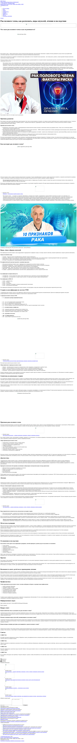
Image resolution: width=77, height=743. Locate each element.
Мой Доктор (3, 1)
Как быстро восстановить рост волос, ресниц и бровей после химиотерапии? (19, 734)
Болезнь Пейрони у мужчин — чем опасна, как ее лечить (17, 687)
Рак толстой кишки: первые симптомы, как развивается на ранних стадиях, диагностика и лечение (25, 696)
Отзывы (4, 12)
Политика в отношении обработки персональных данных (12, 740)
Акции (4, 10)
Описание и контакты (7, 16)
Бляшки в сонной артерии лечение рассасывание (10, 710)
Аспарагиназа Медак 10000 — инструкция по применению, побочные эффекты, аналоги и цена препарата (25, 732)
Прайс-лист (5, 13)
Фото (4, 9)
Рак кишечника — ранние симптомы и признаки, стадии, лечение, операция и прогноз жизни (22, 506)
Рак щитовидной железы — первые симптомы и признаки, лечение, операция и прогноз (21, 435)
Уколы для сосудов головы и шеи (7, 712)
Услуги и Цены (6, 8)
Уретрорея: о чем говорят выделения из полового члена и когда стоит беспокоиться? (22, 679)
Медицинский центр (5, 736)
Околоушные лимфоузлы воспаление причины (10, 708)
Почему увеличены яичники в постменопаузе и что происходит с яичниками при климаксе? (22, 727)
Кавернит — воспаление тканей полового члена (13, 193)
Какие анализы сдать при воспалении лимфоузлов (10, 717)
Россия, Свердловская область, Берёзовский (9, 2)
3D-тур (4, 14)
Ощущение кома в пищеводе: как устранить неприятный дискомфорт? (14, 715)
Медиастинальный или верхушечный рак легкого (13, 725)
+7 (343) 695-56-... (7, 3)
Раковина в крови (4, 719)
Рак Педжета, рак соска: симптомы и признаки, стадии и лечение (16, 730)
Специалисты (6, 11)
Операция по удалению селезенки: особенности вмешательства (13, 721)
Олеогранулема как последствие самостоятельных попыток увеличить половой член (20, 360)
